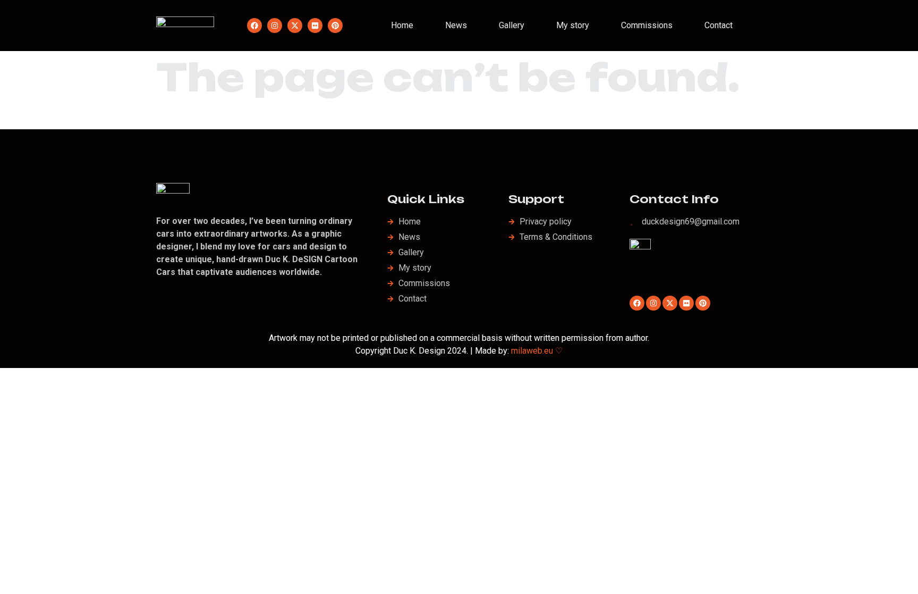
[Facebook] (254, 25)
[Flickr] (315, 25)
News (456, 25)
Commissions (647, 25)
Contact (718, 25)
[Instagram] (274, 25)
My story (572, 25)
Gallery (511, 25)
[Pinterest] (335, 25)
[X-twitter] (294, 25)
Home (402, 25)
